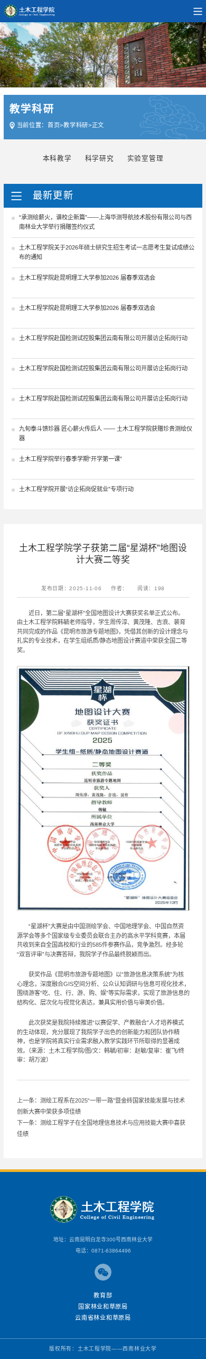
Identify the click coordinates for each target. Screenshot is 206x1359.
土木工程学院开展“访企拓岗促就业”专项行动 (76, 489)
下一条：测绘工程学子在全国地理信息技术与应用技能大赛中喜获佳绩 (101, 1128)
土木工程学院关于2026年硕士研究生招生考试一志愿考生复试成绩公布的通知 (106, 252)
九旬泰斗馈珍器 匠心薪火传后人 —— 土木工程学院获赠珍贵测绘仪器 (105, 433)
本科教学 (57, 158)
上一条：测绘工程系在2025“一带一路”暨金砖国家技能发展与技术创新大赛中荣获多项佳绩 (101, 1106)
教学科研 (75, 125)
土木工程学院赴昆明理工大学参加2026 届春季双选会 (87, 277)
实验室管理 (145, 158)
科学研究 (99, 158)
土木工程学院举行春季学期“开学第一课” (70, 459)
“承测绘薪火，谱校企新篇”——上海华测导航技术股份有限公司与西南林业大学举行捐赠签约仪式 (105, 222)
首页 (54, 125)
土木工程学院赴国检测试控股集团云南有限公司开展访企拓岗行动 (103, 338)
